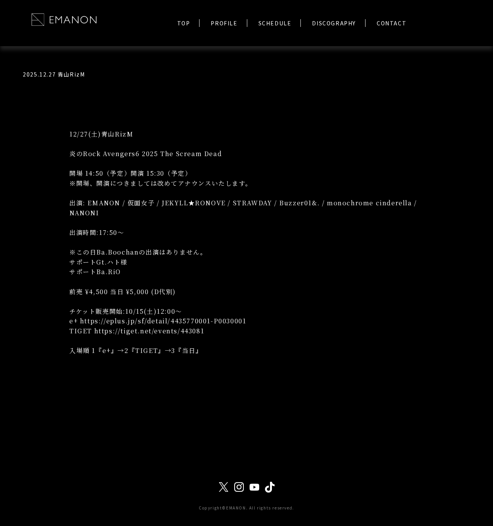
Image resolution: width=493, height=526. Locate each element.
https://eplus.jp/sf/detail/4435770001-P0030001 (163, 320)
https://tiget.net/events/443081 (149, 330)
